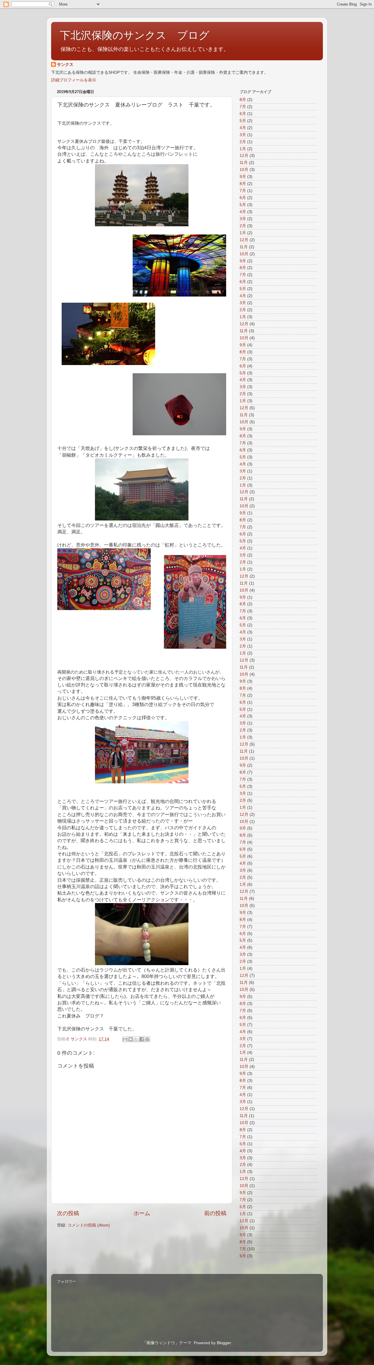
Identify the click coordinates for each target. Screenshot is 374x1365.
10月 (244, 169)
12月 (244, 155)
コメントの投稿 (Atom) (88, 1225)
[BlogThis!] (131, 1039)
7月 (243, 107)
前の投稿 (215, 1213)
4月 (243, 128)
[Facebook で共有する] (142, 1039)
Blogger (224, 1343)
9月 (243, 176)
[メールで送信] (125, 1039)
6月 (243, 114)
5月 (243, 121)
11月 (244, 162)
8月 (243, 99)
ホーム (142, 1213)
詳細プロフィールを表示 (73, 80)
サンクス (65, 64)
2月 (243, 142)
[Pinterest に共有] (147, 1039)
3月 (243, 135)
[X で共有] (136, 1039)
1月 (243, 149)
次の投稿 (68, 1213)
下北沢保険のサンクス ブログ (134, 35)
